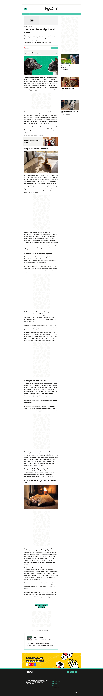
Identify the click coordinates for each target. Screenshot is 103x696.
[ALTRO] (28, 646)
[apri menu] (25, 9)
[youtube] (73, 672)
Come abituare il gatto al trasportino (67, 89)
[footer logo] (37, 672)
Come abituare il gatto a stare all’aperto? (69, 66)
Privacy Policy (55, 683)
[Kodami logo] (51, 9)
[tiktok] (68, 672)
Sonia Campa (38, 637)
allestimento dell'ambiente (33, 234)
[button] (27, 664)
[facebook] (76, 672)
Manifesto (27, 13)
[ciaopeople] (74, 693)
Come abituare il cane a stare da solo (69, 111)
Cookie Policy (54, 685)
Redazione (54, 679)
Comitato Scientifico (56, 681)
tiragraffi (26, 242)
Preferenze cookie (55, 687)
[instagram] (71, 672)
